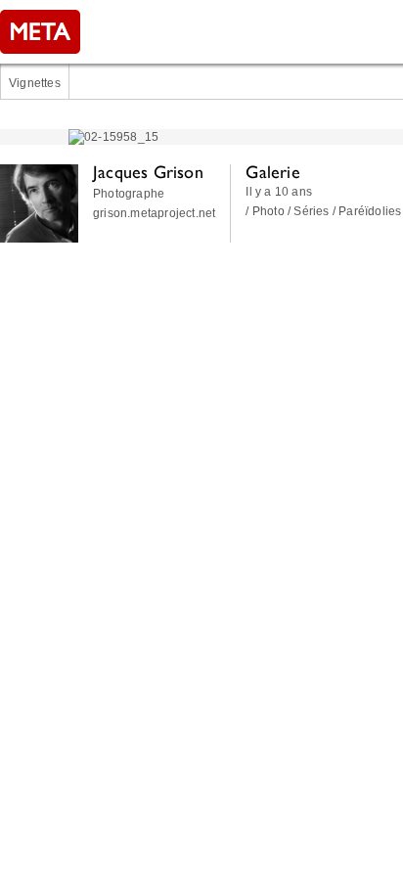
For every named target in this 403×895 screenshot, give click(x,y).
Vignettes (35, 83)
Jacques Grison (148, 171)
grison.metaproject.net (154, 213)
